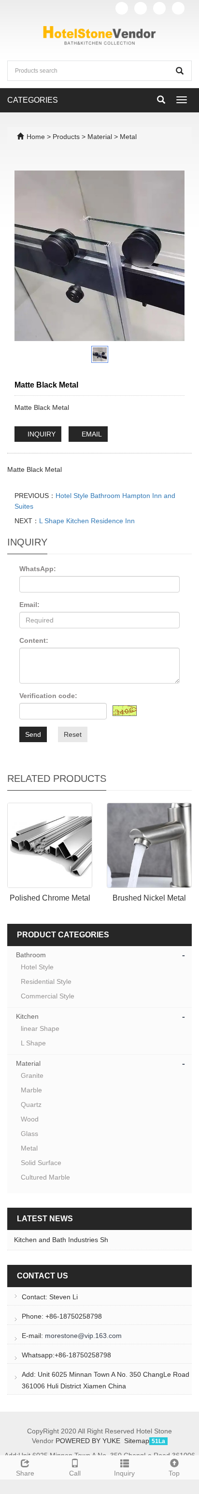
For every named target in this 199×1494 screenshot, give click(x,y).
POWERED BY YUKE (89, 1441)
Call (75, 1473)
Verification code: (48, 696)
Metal (127, 136)
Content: (33, 640)
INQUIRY (41, 434)
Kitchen (27, 1016)
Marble (31, 1090)
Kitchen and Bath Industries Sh (61, 1240)
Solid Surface (41, 1163)
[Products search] (179, 70)
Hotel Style (37, 967)
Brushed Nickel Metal (149, 898)
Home (36, 136)
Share (25, 1473)
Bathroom (31, 955)
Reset (73, 734)
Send (33, 734)
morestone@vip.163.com (83, 1335)
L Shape (33, 1043)
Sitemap (136, 1441)
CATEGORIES (32, 100)
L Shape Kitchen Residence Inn (87, 521)
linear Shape (40, 1028)
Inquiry (124, 1473)
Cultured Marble (45, 1177)
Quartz (31, 1104)
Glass (29, 1133)
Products (67, 136)
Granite (32, 1075)
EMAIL (91, 434)
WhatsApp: (37, 569)
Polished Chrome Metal (50, 898)
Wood (30, 1119)
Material (99, 136)
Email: (29, 604)
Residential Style (46, 981)
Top (174, 1473)
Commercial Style (47, 996)
